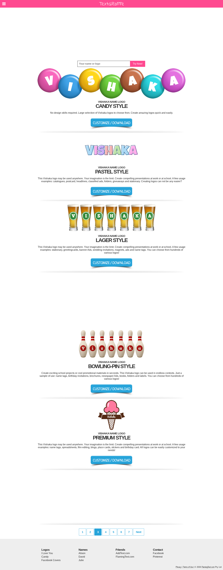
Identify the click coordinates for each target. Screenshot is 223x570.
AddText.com (123, 553)
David (82, 556)
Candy (45, 556)
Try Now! (137, 63)
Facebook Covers (51, 560)
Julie (81, 560)
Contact (158, 549)
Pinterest (157, 556)
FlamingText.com (125, 556)
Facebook (158, 553)
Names (83, 549)
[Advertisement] (111, 34)
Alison (82, 553)
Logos (45, 549)
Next (138, 532)
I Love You (47, 553)
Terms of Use (188, 567)
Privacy (178, 567)
